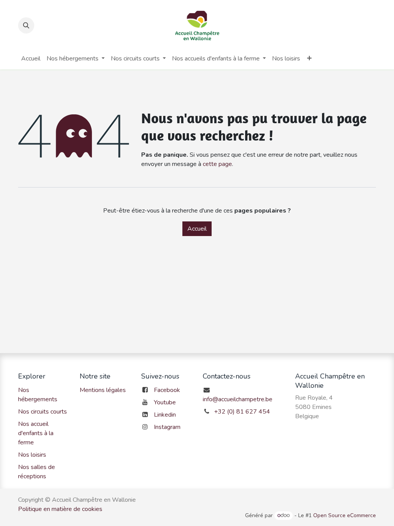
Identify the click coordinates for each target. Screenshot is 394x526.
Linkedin (165, 414)
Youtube (165, 402)
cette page (217, 164)
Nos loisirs (32, 455)
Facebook (167, 390)
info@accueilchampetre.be (237, 399)
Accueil (197, 228)
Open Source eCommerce (344, 515)
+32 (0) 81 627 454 (242, 411)
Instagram (167, 427)
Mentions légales (103, 390)
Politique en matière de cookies (60, 509)
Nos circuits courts (42, 411)
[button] (26, 25)
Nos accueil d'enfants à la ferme (35, 433)
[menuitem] (30, 58)
